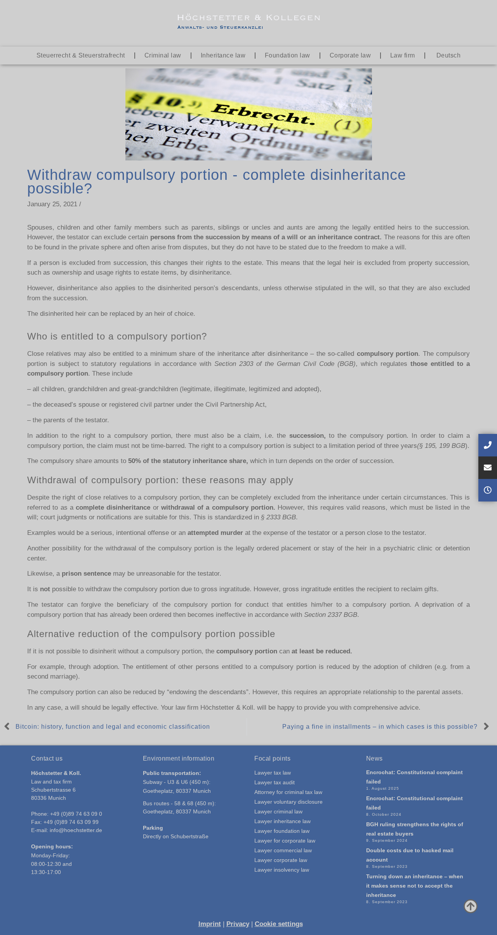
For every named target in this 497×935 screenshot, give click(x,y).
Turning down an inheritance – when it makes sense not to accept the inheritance (414, 885)
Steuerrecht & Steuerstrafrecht (80, 55)
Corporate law (350, 55)
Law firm (402, 55)
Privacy (237, 924)
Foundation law (287, 55)
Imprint (209, 924)
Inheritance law (223, 55)
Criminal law (162, 55)
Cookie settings (279, 924)
